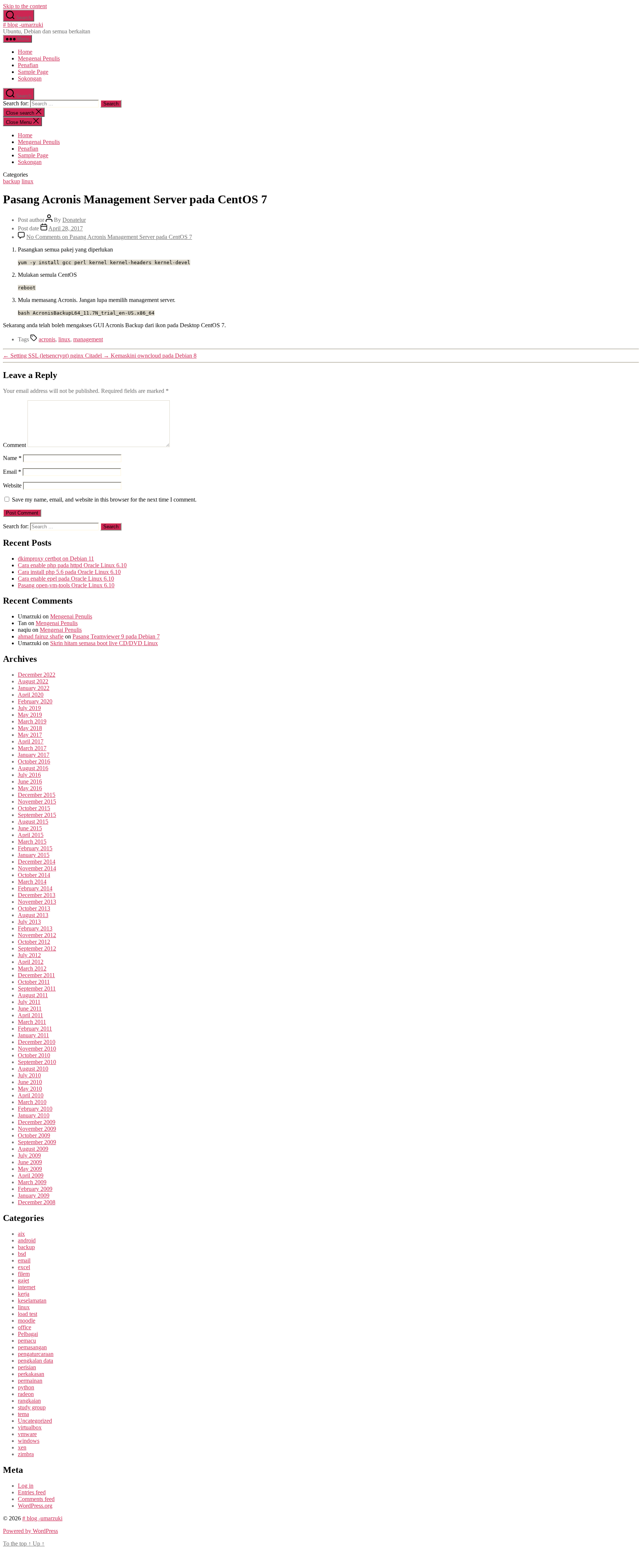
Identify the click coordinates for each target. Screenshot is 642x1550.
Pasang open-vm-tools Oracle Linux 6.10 (66, 585)
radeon (26, 1394)
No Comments (109, 237)
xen (22, 1447)
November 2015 (37, 801)
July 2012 (29, 955)
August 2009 (33, 1149)
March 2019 (32, 721)
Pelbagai (28, 1334)
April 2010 (30, 1095)
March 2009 (32, 1182)
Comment (14, 445)
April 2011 (30, 1015)
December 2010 (36, 1042)
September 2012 (37, 948)
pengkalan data (35, 1360)
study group (32, 1407)
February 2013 (35, 928)
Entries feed (32, 1492)
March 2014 (32, 882)
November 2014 (37, 868)
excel (24, 1267)
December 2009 (36, 1122)
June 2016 (30, 781)
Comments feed (36, 1499)
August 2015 (33, 821)
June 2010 (30, 1082)
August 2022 (33, 681)
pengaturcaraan (36, 1354)
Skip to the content (25, 6)
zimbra (26, 1454)
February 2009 (35, 1189)
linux (27, 181)
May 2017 (30, 735)
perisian (27, 1367)
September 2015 (37, 815)
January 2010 (33, 1115)
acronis (47, 339)
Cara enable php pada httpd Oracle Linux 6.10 (72, 565)
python (26, 1387)
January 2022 (33, 688)
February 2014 (35, 888)
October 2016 (34, 761)
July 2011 (29, 1002)
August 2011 (33, 995)
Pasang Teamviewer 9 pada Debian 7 (116, 636)
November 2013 (37, 902)
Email (12, 472)
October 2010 (34, 1055)
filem (24, 1274)
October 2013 (34, 908)
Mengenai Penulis (39, 58)
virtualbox (30, 1427)
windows (28, 1441)
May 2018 (30, 728)
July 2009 (29, 1155)
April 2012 (30, 962)
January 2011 (33, 1035)
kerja (23, 1294)
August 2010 (33, 1068)
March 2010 (32, 1102)
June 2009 (30, 1162)
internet (26, 1287)
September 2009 (37, 1142)
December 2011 (36, 975)
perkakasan (31, 1374)
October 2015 (34, 808)
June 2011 (30, 1008)
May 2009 (30, 1169)
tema (23, 1414)
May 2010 (30, 1089)
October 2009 (34, 1135)
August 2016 (33, 768)
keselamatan (32, 1300)
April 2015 (30, 835)
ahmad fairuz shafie (41, 636)
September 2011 (37, 988)
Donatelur (74, 220)
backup (11, 181)
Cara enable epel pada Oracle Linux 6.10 (66, 578)
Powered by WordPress (30, 1531)
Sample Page (33, 72)
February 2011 (35, 1028)
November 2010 (37, 1048)
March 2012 (32, 968)
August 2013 (33, 915)
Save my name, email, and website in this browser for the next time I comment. (104, 499)
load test (27, 1314)
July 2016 (29, 775)
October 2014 (34, 875)
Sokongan (30, 78)
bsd (22, 1254)
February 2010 (35, 1109)
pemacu (27, 1340)
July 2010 (29, 1075)
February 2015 (35, 848)
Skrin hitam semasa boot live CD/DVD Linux (104, 643)
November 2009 (37, 1129)
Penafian (28, 65)
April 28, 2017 (65, 228)
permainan (30, 1380)
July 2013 (29, 922)
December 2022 (36, 674)
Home (25, 52)
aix (21, 1234)
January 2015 (33, 855)
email (24, 1260)
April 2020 (30, 695)
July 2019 (29, 708)
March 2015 (32, 841)
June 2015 (30, 828)
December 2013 (36, 895)
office (24, 1327)
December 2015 (36, 795)
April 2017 (30, 741)
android (27, 1240)
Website (12, 485)
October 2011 (34, 982)
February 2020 (35, 701)
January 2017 (33, 755)
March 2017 (32, 748)
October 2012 (34, 942)
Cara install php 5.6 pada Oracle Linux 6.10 (69, 572)
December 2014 (36, 861)
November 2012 (37, 935)
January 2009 (33, 1195)
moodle (26, 1320)
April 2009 (30, 1175)
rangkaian (29, 1401)
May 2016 (30, 788)
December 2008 (36, 1202)
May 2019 (30, 715)
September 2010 (37, 1062)
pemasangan (32, 1347)
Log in (25, 1485)
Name (12, 458)
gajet (23, 1280)
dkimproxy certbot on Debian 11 (56, 558)
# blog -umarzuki (23, 25)
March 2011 (32, 1022)
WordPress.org (35, 1506)
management (88, 339)
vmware (27, 1434)
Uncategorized (35, 1421)
